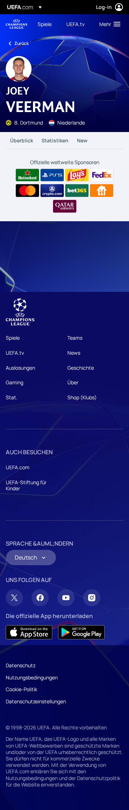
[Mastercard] (27, 190)
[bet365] (77, 190)
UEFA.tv (15, 352)
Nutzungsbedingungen (32, 677)
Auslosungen (20, 367)
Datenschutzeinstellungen (36, 701)
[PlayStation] (52, 175)
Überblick (21, 140)
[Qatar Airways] (64, 206)
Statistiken (55, 140)
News (73, 352)
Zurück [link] (21, 43)
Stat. (12, 397)
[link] (44, 24)
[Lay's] (77, 175)
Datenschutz (20, 665)
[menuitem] (46, 24)
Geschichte (80, 367)
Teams (74, 337)
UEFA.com (17, 467)
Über (72, 382)
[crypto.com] (52, 190)
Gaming (14, 382)
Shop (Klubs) (82, 397)
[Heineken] (27, 175)
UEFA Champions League (16, 24)
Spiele (13, 337)
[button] (108, 24)
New (82, 140)
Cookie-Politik (21, 689)
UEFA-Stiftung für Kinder (26, 485)
